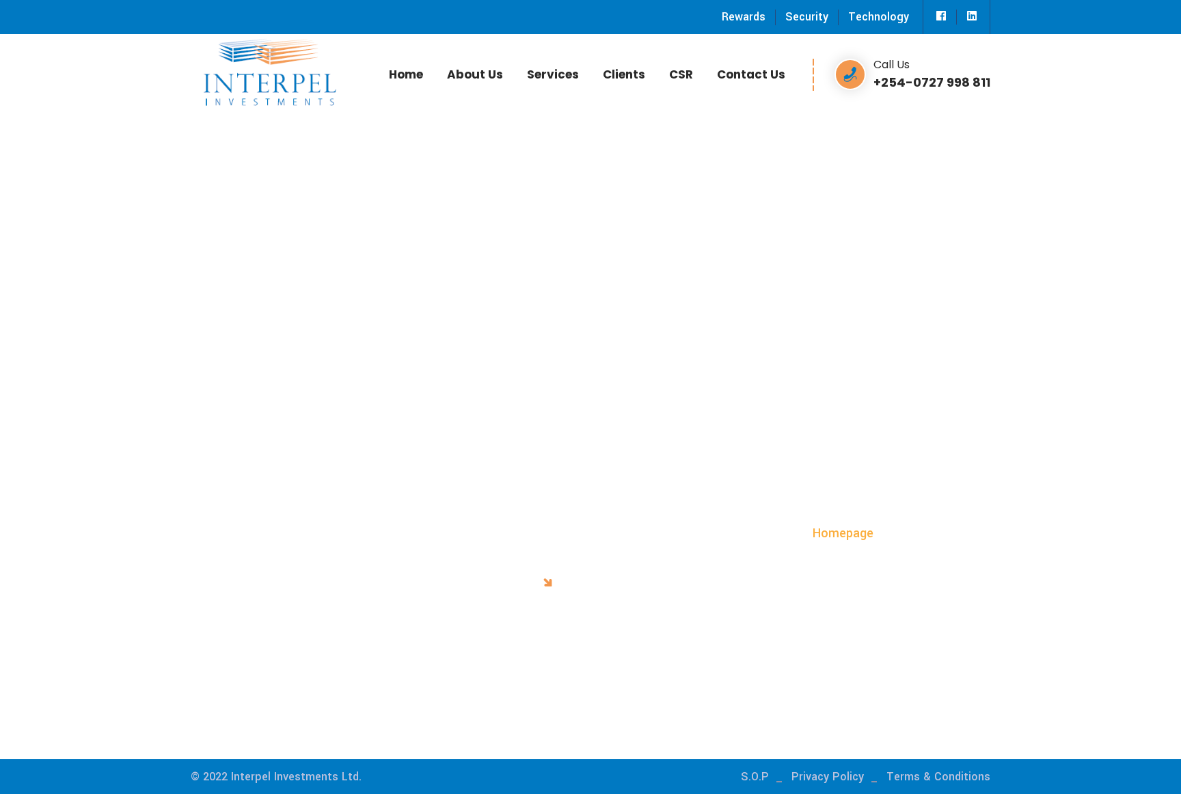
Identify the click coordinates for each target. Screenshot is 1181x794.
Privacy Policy (827, 776)
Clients (624, 74)
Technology (878, 17)
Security (806, 17)
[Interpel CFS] (269, 70)
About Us (475, 74)
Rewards (743, 17)
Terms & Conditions (938, 776)
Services (553, 74)
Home (406, 74)
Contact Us (751, 74)
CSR (681, 74)
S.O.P (755, 776)
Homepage (843, 533)
